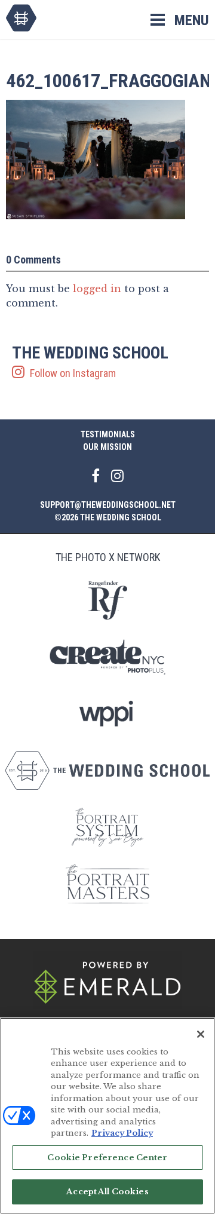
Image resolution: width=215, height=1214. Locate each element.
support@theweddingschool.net (108, 505)
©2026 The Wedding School (107, 517)
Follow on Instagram (90, 362)
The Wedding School (21, 18)
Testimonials (108, 434)
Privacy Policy (122, 1133)
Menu (191, 20)
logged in (97, 289)
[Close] (201, 1034)
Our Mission (107, 447)
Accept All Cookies (107, 1192)
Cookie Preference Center (107, 1157)
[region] (107, 1115)
